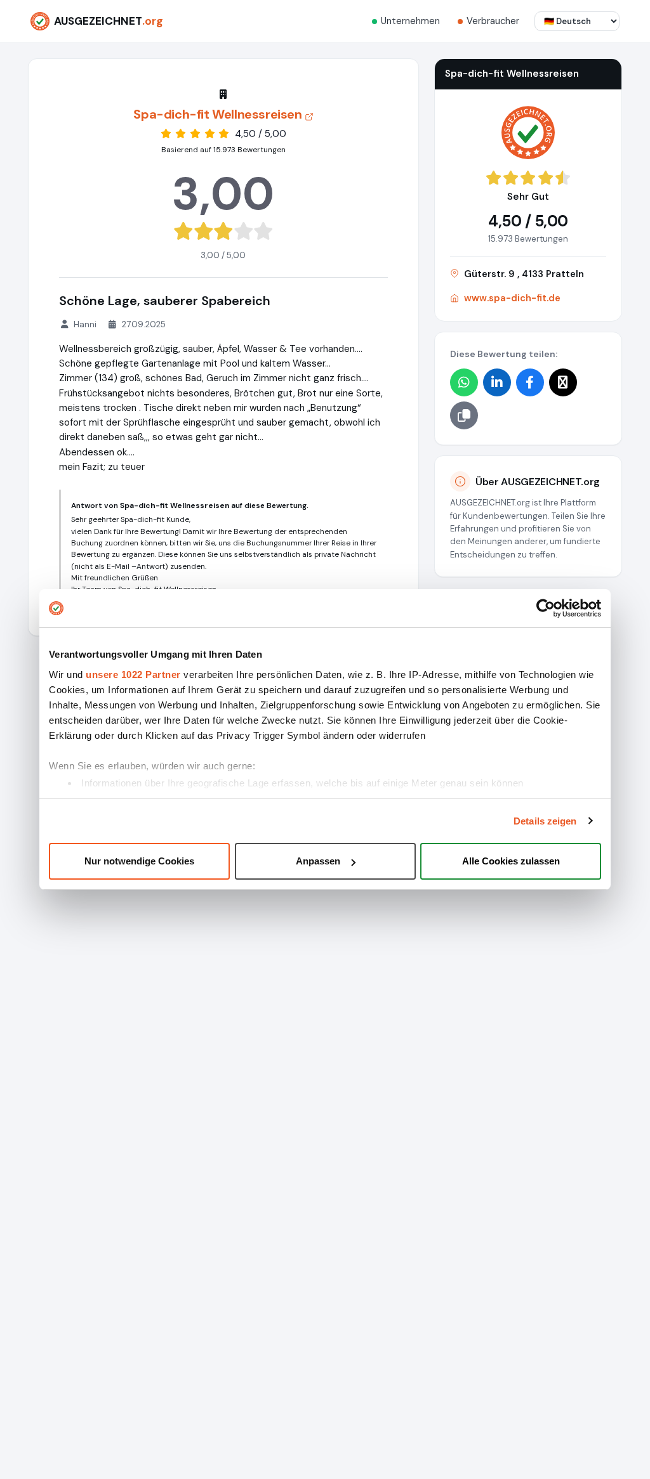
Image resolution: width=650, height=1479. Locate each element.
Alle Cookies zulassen (511, 861)
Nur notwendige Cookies (139, 861)
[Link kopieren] (464, 415)
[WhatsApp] (464, 382)
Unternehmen (410, 21)
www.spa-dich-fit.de (512, 298)
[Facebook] (530, 382)
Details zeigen (545, 821)
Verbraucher (493, 21)
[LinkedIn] (497, 382)
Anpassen (318, 861)
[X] (563, 382)
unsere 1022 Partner (133, 674)
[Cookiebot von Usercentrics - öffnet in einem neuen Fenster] (545, 608)
